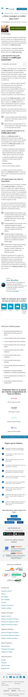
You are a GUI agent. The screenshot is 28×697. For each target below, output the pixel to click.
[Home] (2, 13)
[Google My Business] (6, 549)
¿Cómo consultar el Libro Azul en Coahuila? (12, 361)
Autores (3, 594)
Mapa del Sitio (5, 668)
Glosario (3, 660)
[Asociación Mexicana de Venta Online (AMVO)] (14, 580)
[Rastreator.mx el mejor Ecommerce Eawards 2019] (6, 575)
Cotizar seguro (22, 8)
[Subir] (25, 694)
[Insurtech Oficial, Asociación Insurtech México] (24, 575)
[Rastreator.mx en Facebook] (4, 677)
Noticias (20, 522)
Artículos (14, 516)
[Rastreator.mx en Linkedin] (14, 677)
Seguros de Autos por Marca (9, 624)
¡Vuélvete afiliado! (6, 608)
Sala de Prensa (5, 665)
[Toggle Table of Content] (23, 64)
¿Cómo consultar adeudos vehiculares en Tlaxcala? (14, 366)
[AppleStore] (19, 533)
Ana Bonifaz (12, 280)
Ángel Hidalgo (16, 291)
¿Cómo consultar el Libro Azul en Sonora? (14, 338)
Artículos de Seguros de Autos (10, 622)
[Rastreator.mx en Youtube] (10, 677)
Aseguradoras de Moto (14, 519)
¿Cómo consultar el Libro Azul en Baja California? (13, 350)
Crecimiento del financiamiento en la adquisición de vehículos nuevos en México (13, 332)
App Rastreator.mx (14, 528)
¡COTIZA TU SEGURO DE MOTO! (18, 28)
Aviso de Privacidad (19, 681)
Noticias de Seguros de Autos (9, 619)
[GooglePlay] (8, 533)
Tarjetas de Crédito (6, 652)
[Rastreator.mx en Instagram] (17, 677)
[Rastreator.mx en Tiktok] (24, 677)
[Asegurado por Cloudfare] (10, 569)
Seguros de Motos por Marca (9, 638)
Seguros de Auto (6, 616)
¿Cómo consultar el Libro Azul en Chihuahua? (12, 356)
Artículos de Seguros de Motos (10, 635)
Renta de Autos (5, 646)
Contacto (3, 602)
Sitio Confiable (5, 599)
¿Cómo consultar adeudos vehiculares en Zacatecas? (14, 376)
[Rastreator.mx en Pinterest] (20, 677)
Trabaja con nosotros (7, 605)
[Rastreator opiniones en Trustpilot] (16, 575)
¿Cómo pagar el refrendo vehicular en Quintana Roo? (13, 381)
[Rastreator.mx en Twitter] (7, 677)
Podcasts (4, 662)
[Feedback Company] (6, 555)
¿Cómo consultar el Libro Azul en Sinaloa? (14, 341)
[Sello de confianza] (19, 569)
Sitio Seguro (4, 597)
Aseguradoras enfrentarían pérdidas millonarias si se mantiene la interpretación (14, 371)
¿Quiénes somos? (6, 591)
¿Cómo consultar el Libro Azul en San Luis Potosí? (14, 345)
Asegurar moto (9, 522)
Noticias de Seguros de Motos (10, 632)
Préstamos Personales (7, 649)
